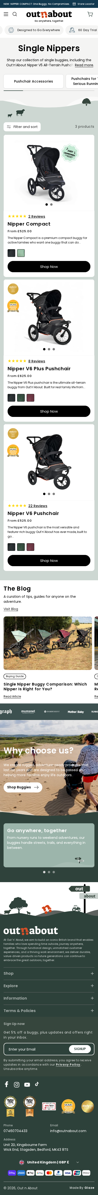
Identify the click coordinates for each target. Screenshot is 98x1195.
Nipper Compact (29, 224)
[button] (6, 14)
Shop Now (49, 266)
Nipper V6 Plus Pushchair (39, 368)
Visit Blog (11, 609)
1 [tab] (46, 204)
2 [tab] (51, 204)
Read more (84, 65)
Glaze (89, 1188)
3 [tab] (54, 349)
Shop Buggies (19, 787)
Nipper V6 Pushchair (33, 513)
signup (80, 1049)
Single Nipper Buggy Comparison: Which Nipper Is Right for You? (45, 687)
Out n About (27, 1188)
